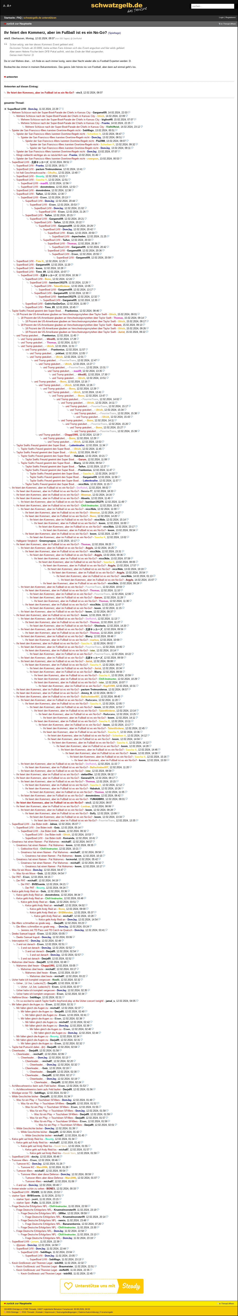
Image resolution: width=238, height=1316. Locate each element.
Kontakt (39, 1312)
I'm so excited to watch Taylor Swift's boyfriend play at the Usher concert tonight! (60, 1001)
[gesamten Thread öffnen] (63, 109)
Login (221, 17)
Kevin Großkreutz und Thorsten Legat (32, 1263)
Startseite (10, 17)
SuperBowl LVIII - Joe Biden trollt (30, 824)
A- (4, 5)
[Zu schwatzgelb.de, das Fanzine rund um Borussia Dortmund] (119, 8)
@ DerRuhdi (76, 38)
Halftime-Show (20, 997)
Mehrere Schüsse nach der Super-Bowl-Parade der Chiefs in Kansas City (51, 112)
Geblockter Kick (29, 848)
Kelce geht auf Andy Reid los (27, 1139)
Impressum (50, 1312)
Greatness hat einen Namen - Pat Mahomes (35, 841)
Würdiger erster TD (22, 1093)
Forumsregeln (106, 1312)
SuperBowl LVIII (16, 109)
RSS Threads (28, 1312)
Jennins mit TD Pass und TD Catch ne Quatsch (46, 930)
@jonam (20, 1245)
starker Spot (18, 1195)
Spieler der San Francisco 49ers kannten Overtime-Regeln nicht (46, 130)
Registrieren (231, 17)
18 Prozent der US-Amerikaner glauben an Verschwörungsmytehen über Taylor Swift (61, 314)
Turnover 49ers (20, 1160)
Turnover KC (23, 1163)
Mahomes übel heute (23, 962)
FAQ (19, 17)
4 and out (21, 1185)
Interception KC (20, 940)
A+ (9, 6)
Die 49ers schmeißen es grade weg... (32, 923)
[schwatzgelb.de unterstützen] (102, 1292)
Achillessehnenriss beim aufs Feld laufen (34, 1085)
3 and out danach (25, 944)
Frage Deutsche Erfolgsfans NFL (29, 1206)
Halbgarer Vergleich (26, 540)
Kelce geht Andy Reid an (25, 891)
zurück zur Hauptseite (19, 23)
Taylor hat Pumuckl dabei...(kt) (28, 1047)
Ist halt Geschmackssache (30, 172)
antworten (12, 76)
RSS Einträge (13, 1312)
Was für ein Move (21, 870)
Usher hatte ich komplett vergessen (31, 979)
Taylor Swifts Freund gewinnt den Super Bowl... (37, 310)
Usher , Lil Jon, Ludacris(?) (30, 983)
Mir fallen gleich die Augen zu (28, 1004)
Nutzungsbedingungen (67, 1312)
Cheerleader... (19, 1050)
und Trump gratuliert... (28, 335)
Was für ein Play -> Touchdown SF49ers (38, 1100)
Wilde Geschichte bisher (25, 1096)
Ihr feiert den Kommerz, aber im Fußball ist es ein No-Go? (43, 487)
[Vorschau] (60, 109)
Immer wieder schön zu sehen (28, 1188)
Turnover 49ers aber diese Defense (40, 1174)
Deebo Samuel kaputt (23, 933)
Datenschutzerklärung (88, 1312)
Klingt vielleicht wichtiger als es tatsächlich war (41, 155)
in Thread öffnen (228, 24)
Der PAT (16, 877)
